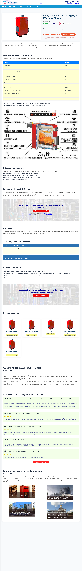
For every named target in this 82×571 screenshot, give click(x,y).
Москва (40, 3)
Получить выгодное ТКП (41, 210)
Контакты (35, 6)
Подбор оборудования (17, 6)
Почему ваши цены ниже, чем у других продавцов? (17, 256)
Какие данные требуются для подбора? (14, 245)
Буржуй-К (32, 10)
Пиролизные (26, 10)
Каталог (5, 6)
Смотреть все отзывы (41, 462)
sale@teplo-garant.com (72, 3)
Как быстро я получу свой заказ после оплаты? (16, 258)
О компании (28, 6)
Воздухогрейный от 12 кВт (40, 10)
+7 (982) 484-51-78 (72, 2)
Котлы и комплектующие (9, 10)
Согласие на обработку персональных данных (44, 214)
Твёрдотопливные (19, 10)
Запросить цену (69, 34)
